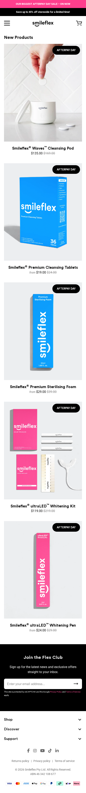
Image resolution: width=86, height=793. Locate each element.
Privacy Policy (56, 692)
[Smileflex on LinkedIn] (57, 750)
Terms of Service (73, 692)
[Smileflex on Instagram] (35, 750)
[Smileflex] (43, 23)
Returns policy (20, 761)
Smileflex (30, 769)
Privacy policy (41, 761)
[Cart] (76, 23)
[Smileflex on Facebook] (28, 750)
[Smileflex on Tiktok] (50, 750)
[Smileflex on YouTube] (42, 750)
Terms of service (65, 761)
